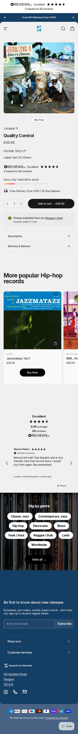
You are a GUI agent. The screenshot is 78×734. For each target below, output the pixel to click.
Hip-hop (39, 119)
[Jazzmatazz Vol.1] (32, 320)
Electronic (40, 526)
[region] (39, 463)
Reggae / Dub (43, 535)
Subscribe (65, 623)
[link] (15, 674)
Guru (10, 354)
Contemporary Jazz (52, 516)
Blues (61, 526)
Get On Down (21, 157)
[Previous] (5, 17)
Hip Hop (18, 526)
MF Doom (71, 354)
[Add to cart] (55, 343)
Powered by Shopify (56, 717)
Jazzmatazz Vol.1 (18, 358)
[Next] (73, 17)
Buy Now (32, 372)
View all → (39, 559)
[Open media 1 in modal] (67, 49)
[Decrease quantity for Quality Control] (7, 203)
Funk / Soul (16, 535)
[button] (7, 463)
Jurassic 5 (11, 128)
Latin (65, 535)
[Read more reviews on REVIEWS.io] (39, 435)
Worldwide (39, 545)
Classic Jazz (20, 516)
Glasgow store (54, 217)
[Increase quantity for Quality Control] (21, 203)
